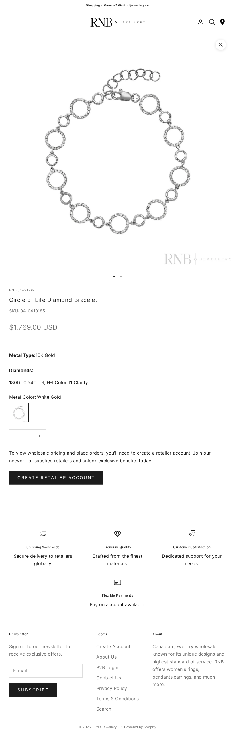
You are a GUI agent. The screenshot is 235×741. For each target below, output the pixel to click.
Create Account (113, 646)
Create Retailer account (56, 477)
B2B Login (107, 667)
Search (103, 709)
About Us (106, 657)
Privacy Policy (111, 688)
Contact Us (108, 678)
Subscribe (33, 690)
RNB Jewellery (21, 290)
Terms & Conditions (117, 698)
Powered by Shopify (140, 727)
